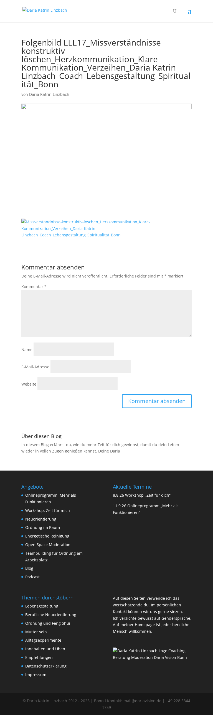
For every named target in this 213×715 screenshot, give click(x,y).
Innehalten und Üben (45, 648)
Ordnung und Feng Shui (47, 623)
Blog (29, 568)
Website (28, 384)
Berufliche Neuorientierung (50, 614)
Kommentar (34, 286)
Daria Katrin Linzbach (49, 94)
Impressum (35, 674)
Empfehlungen (39, 657)
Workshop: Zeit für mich (47, 510)
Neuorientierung (40, 519)
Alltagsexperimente (43, 640)
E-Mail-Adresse (35, 366)
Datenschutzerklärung (46, 666)
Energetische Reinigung (47, 536)
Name (26, 349)
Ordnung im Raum (42, 527)
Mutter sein (36, 631)
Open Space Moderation (47, 544)
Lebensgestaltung (41, 606)
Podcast (32, 576)
